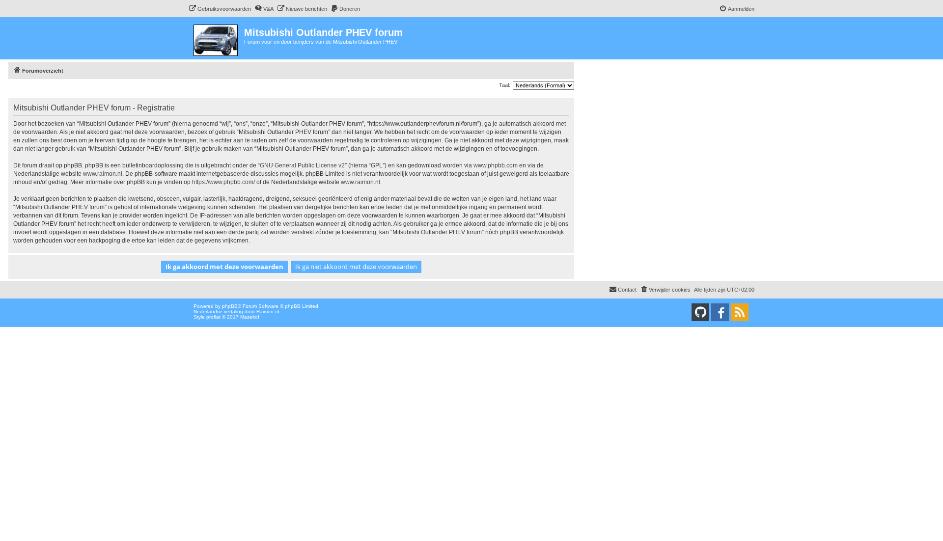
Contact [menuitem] (627, 290)
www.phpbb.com (495, 165)
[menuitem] (220, 9)
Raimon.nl (267, 311)
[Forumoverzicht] (216, 38)
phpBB (230, 306)
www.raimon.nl (102, 173)
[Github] (700, 312)
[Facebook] (720, 312)
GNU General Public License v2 (302, 165)
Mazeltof (249, 317)
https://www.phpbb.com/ (223, 182)
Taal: (504, 85)
